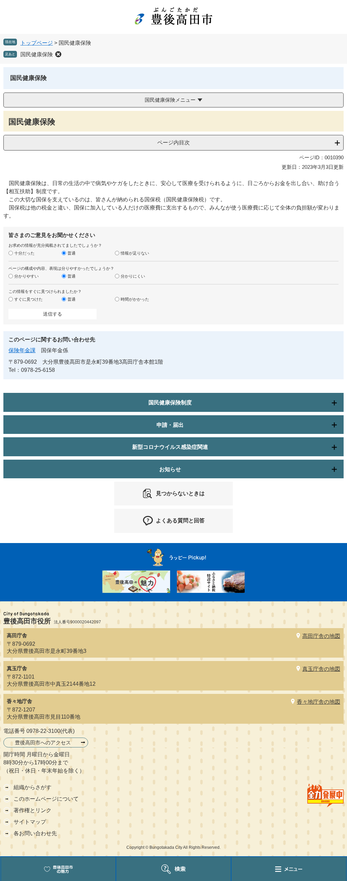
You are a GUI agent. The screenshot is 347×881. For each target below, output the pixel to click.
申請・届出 (170, 425)
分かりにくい (133, 276)
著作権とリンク (33, 810)
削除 (58, 54)
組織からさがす (33, 787)
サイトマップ (30, 822)
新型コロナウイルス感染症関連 (170, 447)
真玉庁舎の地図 (321, 669)
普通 (71, 253)
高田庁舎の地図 (321, 636)
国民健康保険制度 (170, 402)
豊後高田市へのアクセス (43, 742)
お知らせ (170, 469)
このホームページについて (46, 799)
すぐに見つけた (28, 299)
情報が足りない (135, 253)
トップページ (36, 43)
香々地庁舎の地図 (318, 702)
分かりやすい (26, 276)
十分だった (24, 253)
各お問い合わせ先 (35, 833)
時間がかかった (135, 299)
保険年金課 (22, 350)
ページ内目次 (173, 142)
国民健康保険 (36, 54)
